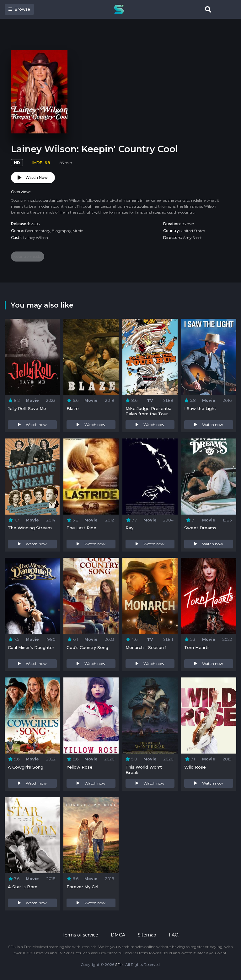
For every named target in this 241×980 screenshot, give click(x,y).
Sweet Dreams (200, 527)
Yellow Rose (80, 767)
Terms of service (80, 935)
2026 (35, 223)
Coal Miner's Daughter (31, 647)
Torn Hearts (197, 647)
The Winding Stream (30, 527)
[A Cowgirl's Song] (32, 715)
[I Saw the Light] (208, 357)
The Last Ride (81, 527)
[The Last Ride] (91, 476)
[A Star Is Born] (32, 835)
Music (77, 230)
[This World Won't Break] (150, 715)
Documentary (37, 230)
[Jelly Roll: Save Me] (32, 357)
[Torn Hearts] (208, 596)
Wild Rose (195, 767)
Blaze (73, 408)
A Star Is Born (22, 886)
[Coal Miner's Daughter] (32, 596)
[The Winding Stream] (32, 476)
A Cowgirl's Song (25, 767)
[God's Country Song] (91, 596)
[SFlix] (120, 9)
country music (27, 256)
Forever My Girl (82, 886)
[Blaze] (91, 357)
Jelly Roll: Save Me (27, 408)
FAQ (174, 935)
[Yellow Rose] (91, 715)
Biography (61, 230)
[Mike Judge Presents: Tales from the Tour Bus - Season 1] (150, 357)
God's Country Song (87, 647)
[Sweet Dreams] (208, 476)
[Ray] (150, 476)
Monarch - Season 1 (146, 647)
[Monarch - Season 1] (150, 596)
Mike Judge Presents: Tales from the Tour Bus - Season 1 (148, 414)
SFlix (119, 964)
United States (193, 230)
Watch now (36, 424)
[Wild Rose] (208, 715)
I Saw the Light (200, 408)
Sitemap (147, 935)
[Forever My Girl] (91, 835)
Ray (129, 527)
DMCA (118, 935)
